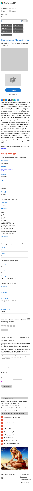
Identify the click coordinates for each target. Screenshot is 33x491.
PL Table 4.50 (7, 429)
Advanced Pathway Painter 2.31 (12, 417)
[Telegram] (18, 100)
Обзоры (4, 32)
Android (14, 11)
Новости (16, 25)
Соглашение (23, 477)
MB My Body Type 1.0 (9, 437)
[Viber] (11, 100)
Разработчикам (24, 482)
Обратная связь (24, 474)
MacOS (14, 8)
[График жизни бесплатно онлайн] (14, 469)
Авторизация (4, 14)
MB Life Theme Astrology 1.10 (11, 443)
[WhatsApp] (13, 100)
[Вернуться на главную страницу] (9, 3)
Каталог (5, 28)
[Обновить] (7, 383)
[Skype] (15, 100)
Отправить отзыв (7, 386)
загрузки (3, 148)
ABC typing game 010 (9, 434)
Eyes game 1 (7, 420)
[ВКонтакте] (2, 100)
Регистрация (4, 16)
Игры (15, 28)
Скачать (13, 90)
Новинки (16, 32)
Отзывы (5, 35)
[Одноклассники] (4, 100)
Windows (5, 8)
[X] (9, 100)
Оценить (5, 330)
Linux (4, 11)
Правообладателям (25, 479)
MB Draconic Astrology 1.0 (11, 440)
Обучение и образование (7, 169)
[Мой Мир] (6, 100)
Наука (2, 170)
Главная (5, 25)
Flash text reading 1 (9, 432)
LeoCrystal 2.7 (7, 426)
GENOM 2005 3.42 (9, 423)
